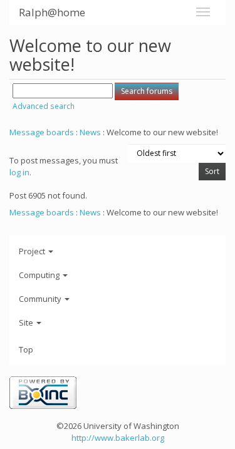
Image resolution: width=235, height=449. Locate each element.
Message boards (41, 132)
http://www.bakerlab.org (117, 437)
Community (41, 298)
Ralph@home (52, 12)
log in (19, 172)
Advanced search (44, 106)
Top (26, 349)
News (90, 132)
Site (27, 322)
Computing (40, 275)
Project (33, 251)
